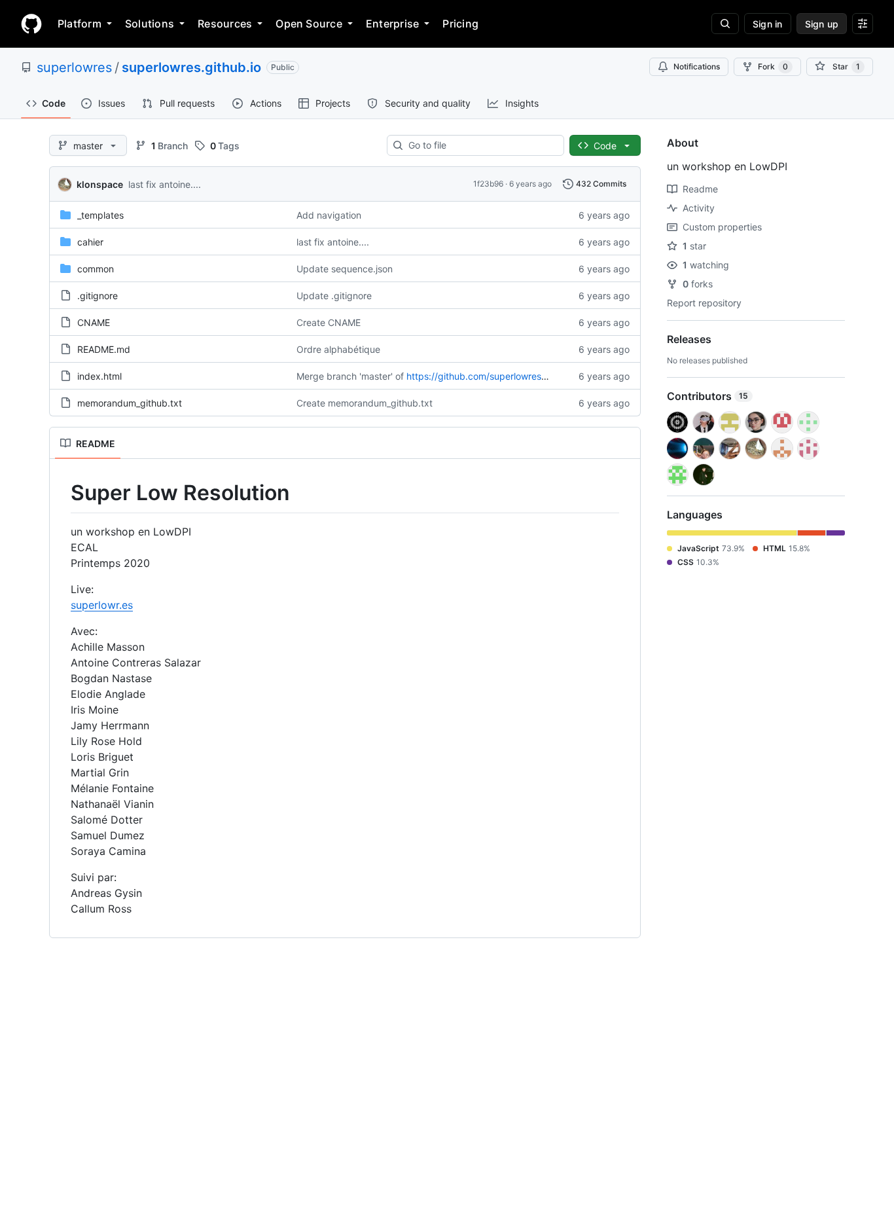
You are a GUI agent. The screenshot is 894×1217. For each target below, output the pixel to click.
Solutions (149, 23)
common (95, 268)
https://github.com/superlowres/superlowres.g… (509, 376)
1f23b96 (488, 184)
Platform (79, 23)
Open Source (309, 23)
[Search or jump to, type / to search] (725, 23)
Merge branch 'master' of (350, 376)
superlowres (74, 67)
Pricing (460, 23)
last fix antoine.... (164, 184)
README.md (103, 349)
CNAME (93, 322)
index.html (99, 376)
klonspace (100, 184)
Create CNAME (328, 322)
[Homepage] (31, 23)
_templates (100, 215)
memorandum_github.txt (129, 403)
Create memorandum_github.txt (364, 403)
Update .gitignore (334, 295)
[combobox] (480, 145)
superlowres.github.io (191, 67)
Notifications (696, 66)
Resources (225, 23)
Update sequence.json (344, 268)
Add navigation (328, 215)
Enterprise (392, 23)
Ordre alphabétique (338, 349)
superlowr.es (102, 604)
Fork (773, 66)
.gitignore (97, 295)
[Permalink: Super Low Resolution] (61, 493)
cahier (90, 241)
